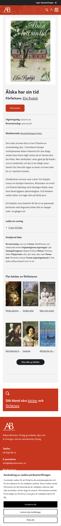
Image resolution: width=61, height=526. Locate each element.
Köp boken (15, 108)
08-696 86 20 (9, 452)
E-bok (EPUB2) (16, 227)
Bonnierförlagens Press (31, 133)
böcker (32, 400)
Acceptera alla (30, 504)
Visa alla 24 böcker (30, 362)
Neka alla (30, 520)
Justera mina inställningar (30, 512)
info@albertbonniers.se (14, 463)
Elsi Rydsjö (30, 98)
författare (12, 406)
